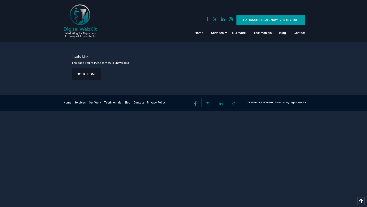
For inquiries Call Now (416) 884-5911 (270, 19)
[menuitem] (199, 32)
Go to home (86, 74)
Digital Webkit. (265, 102)
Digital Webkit (298, 102)
